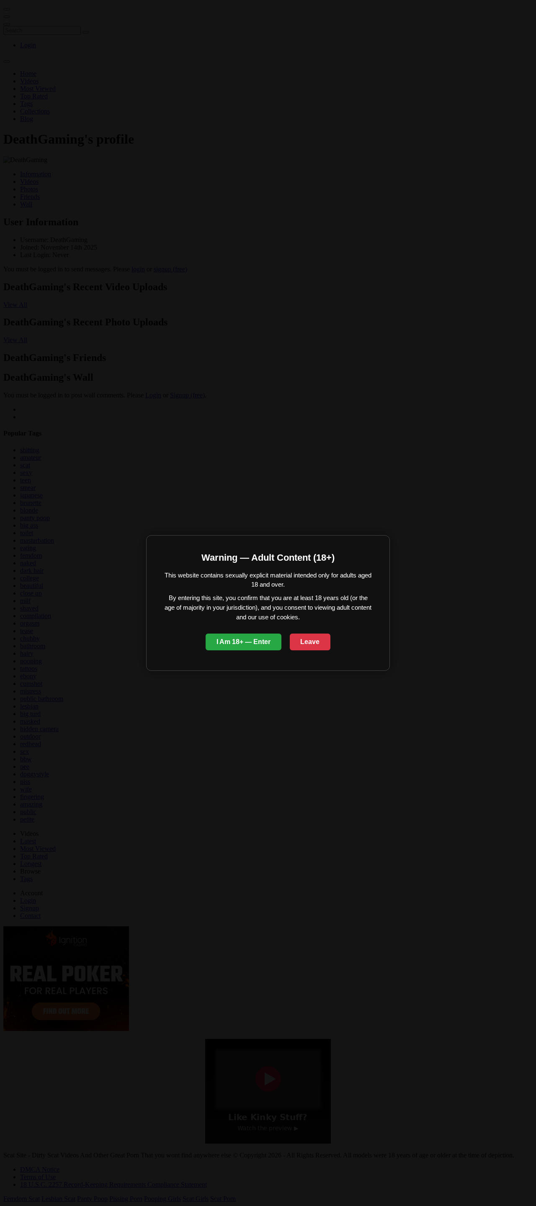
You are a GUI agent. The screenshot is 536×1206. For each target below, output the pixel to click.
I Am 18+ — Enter (243, 641)
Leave (310, 641)
